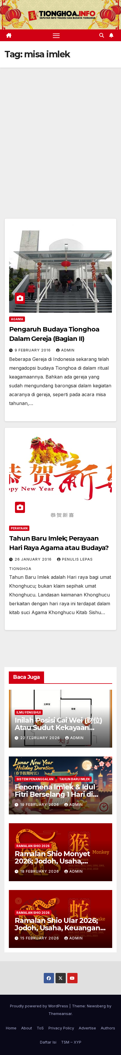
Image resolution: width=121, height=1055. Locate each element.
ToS (40, 1028)
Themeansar (60, 1013)
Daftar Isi (48, 1042)
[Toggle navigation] (56, 35)
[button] (101, 35)
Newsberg (96, 1006)
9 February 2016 (33, 350)
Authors (108, 1028)
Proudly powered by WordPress (39, 1006)
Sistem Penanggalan (34, 779)
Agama (17, 319)
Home (11, 1028)
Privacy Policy (61, 1028)
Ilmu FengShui (28, 712)
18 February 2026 (40, 871)
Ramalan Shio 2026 (33, 846)
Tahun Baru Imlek (74, 779)
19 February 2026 (40, 804)
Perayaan (19, 528)
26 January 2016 (34, 559)
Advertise (87, 1028)
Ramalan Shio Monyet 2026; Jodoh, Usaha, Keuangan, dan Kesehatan (60, 861)
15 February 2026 (40, 938)
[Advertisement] (60, 131)
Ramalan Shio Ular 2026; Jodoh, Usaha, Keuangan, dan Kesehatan (58, 927)
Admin (68, 350)
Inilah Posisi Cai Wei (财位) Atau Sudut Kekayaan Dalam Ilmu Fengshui (58, 727)
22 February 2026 (40, 738)
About (26, 1028)
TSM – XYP (71, 1042)
